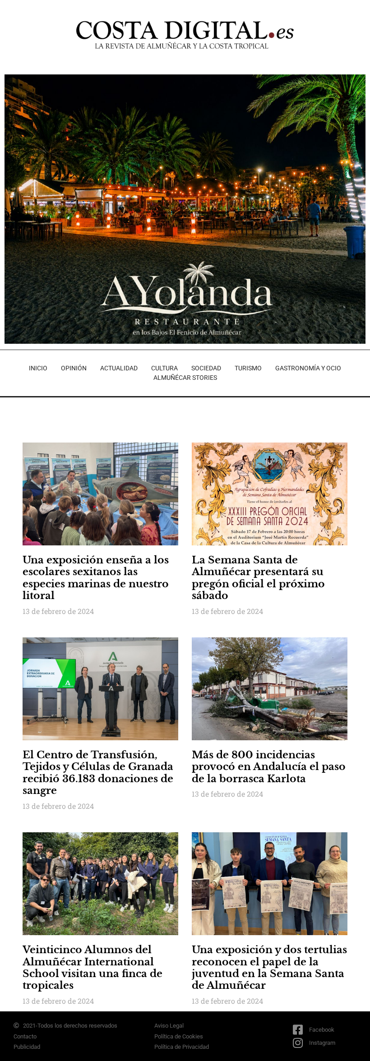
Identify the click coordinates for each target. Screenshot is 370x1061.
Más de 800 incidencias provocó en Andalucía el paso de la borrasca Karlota (269, 767)
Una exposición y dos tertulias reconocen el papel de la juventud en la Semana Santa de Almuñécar (269, 968)
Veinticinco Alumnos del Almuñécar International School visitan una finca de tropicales (92, 968)
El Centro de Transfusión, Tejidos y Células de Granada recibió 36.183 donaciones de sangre (98, 773)
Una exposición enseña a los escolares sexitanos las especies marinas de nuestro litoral (96, 578)
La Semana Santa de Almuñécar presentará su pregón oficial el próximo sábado (258, 578)
